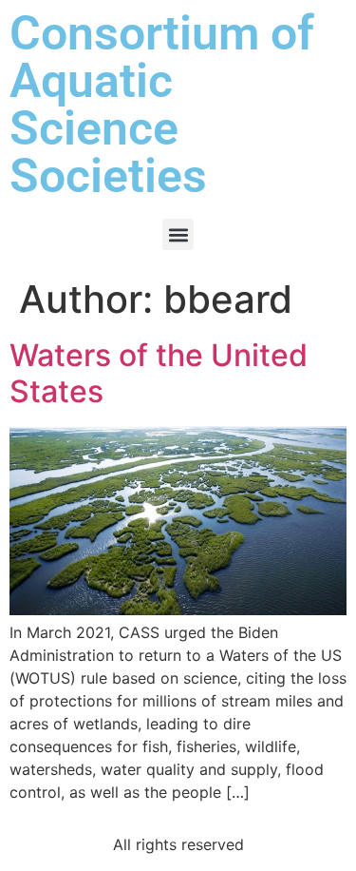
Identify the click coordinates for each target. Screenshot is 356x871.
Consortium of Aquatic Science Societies (161, 104)
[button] (178, 234)
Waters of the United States (158, 373)
